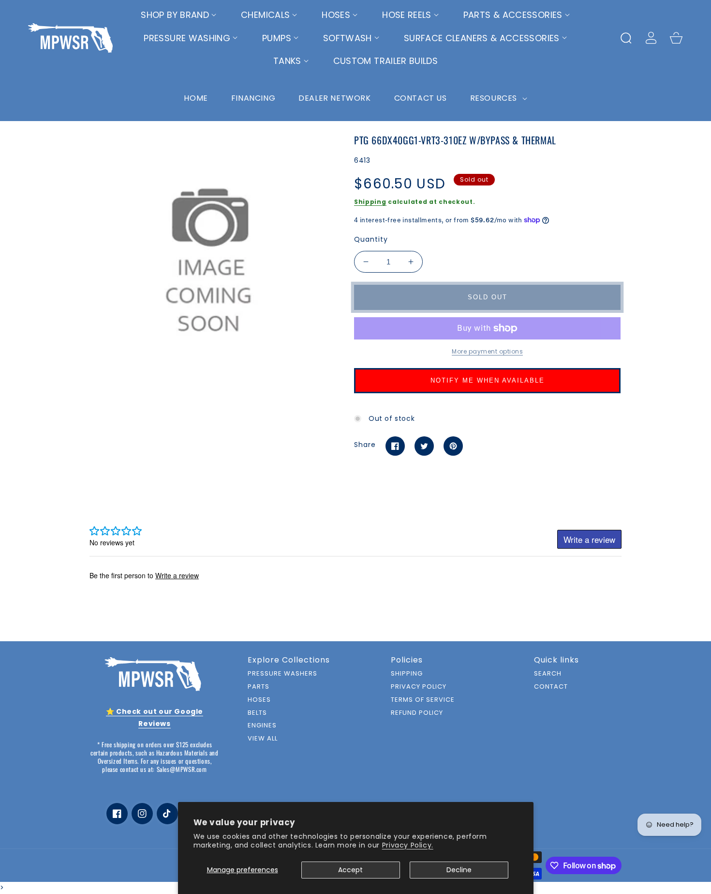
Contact (551, 687)
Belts (257, 713)
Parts (258, 687)
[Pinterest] (453, 446)
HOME (195, 98)
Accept (350, 870)
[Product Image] (210, 252)
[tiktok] (167, 813)
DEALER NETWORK (334, 98)
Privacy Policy (418, 687)
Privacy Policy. (407, 845)
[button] (179, 15)
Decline (459, 870)
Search (548, 674)
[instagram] (142, 813)
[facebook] (117, 813)
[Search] (626, 37)
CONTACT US (420, 98)
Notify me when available (487, 380)
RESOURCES (494, 98)
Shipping (370, 202)
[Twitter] (424, 446)
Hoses (259, 700)
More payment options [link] (487, 351)
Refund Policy (417, 713)
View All (263, 739)
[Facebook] (395, 446)
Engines (262, 726)
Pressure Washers (282, 674)
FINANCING (253, 98)
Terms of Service (423, 700)
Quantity (371, 239)
